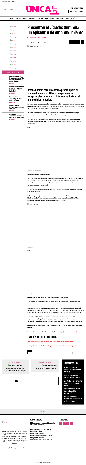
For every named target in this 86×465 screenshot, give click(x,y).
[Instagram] (64, 423)
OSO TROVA (76, 353)
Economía (12, 93)
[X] (75, 42)
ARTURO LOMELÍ (49, 351)
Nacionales (12, 83)
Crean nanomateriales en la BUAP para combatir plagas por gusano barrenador (16, 89)
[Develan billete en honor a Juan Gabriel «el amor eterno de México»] (5, 99)
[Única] (8, 381)
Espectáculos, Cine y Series (38, 439)
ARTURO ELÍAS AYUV (38, 351)
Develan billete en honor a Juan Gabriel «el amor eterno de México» (16, 98)
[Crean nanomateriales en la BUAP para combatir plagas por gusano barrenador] (5, 89)
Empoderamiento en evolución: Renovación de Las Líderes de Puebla (15, 370)
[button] (74, 18)
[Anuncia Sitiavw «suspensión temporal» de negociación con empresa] (5, 116)
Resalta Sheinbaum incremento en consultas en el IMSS (16, 107)
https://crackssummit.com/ (68, 332)
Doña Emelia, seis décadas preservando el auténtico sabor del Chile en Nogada (73, 399)
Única (32, 42)
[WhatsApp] (82, 42)
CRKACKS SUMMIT (58, 351)
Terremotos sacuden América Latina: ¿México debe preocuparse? (72, 391)
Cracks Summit (67, 319)
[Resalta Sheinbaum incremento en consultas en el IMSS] (5, 108)
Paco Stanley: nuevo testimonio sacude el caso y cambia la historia (73, 383)
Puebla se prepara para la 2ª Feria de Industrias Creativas (40, 430)
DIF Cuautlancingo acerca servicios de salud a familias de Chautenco (73, 369)
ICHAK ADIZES (68, 351)
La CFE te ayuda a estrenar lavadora (45, 369)
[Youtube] (71, 423)
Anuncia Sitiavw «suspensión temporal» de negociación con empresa (16, 115)
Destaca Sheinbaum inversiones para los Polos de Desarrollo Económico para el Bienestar (16, 79)
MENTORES (51, 353)
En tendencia (34, 433)
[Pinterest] (78, 42)
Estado (32, 427)
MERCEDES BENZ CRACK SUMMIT (63, 353)
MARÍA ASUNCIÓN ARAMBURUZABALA (37, 353)
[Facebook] (71, 42)
